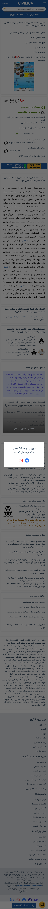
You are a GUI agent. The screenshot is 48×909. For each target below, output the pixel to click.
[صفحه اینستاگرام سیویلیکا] (21, 460)
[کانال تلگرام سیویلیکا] (27, 460)
